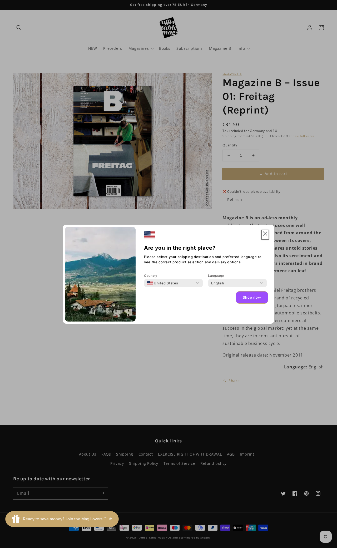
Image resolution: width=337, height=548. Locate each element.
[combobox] (162, 283)
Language (216, 276)
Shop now (252, 297)
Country (150, 276)
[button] (265, 235)
